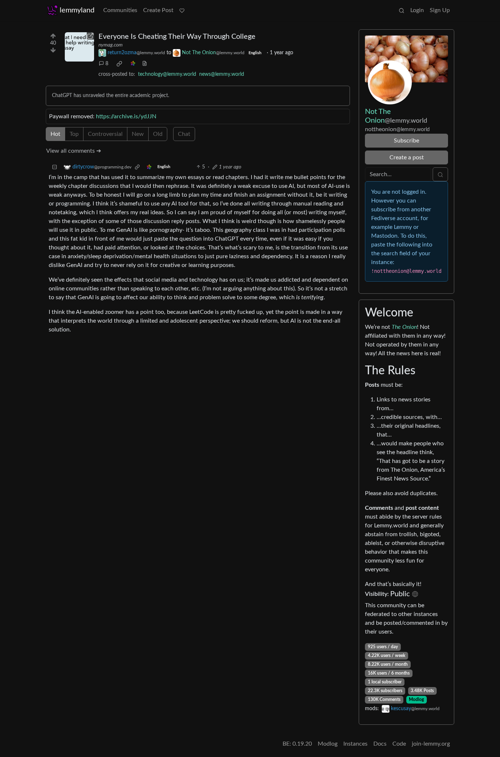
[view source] (144, 64)
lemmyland (77, 10)
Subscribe (406, 141)
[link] (119, 64)
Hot (55, 134)
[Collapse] (54, 167)
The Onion (404, 327)
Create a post (406, 157)
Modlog (416, 699)
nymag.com (110, 45)
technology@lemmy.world (167, 74)
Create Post (158, 10)
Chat (184, 134)
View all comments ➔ (73, 151)
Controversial (105, 134)
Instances (355, 744)
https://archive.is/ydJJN (126, 116)
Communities (120, 10)
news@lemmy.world (221, 74)
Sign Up (440, 10)
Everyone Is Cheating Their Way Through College (176, 36)
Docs (380, 744)
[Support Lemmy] (181, 10)
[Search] (401, 10)
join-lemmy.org (431, 744)
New (138, 134)
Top (74, 134)
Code (399, 744)
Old (158, 134)
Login (417, 10)
